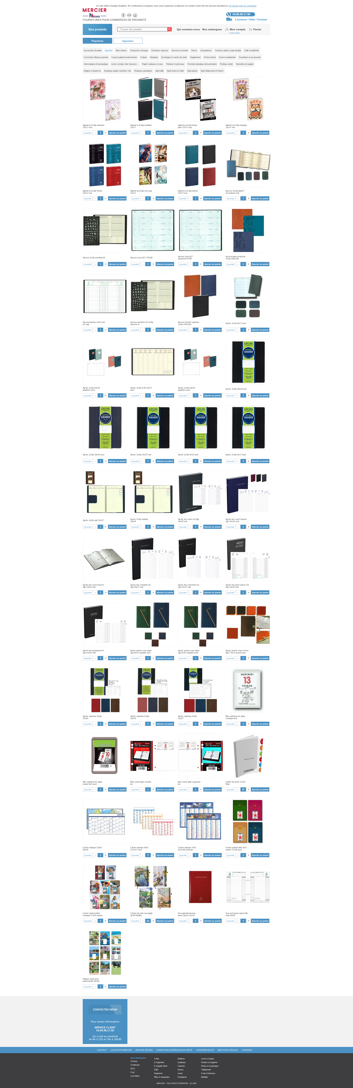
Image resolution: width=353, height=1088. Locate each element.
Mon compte (237, 29)
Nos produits (97, 29)
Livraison (241, 19)
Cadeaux (182, 1062)
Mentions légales (228, 1050)
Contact (262, 19)
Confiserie (135, 1065)
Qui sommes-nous (188, 29)
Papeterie (97, 40)
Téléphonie (206, 1070)
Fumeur (134, 1061)
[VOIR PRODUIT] (105, 99)
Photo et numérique (209, 1066)
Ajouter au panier (117, 133)
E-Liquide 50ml (160, 1066)
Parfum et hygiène (209, 1062)
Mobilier (204, 1077)
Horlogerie (182, 1077)
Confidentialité (205, 1050)
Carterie (181, 1066)
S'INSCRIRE (234, 33)
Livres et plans (207, 1059)
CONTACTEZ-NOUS (105, 1009)
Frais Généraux (208, 1073)
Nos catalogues (212, 29)
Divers (180, 1070)
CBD (156, 1070)
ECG (133, 1068)
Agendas (127, 40)
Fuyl (132, 1072)
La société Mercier (121, 1050)
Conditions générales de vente (174, 1050)
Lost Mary (135, 1076)
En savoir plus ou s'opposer (242, 6)
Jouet (180, 1073)
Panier (257, 29)
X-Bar (156, 1059)
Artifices (181, 1059)
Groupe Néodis (144, 1050)
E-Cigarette (159, 1062)
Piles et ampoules (162, 1077)
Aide (252, 19)
